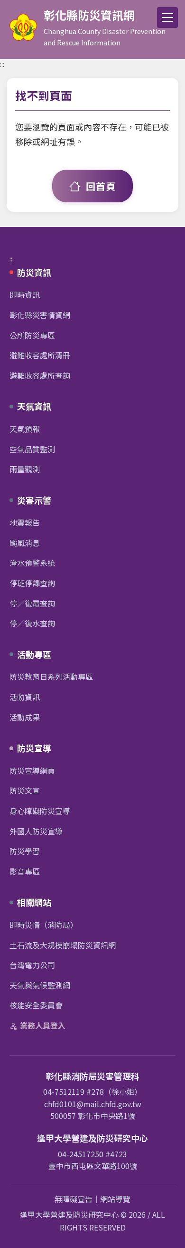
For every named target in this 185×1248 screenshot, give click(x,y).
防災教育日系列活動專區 (51, 676)
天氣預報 (24, 428)
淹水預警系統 (32, 562)
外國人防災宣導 (36, 831)
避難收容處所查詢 (39, 375)
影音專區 (24, 871)
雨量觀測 (24, 469)
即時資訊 (24, 294)
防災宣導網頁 (32, 770)
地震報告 (24, 522)
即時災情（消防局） (43, 924)
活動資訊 (24, 696)
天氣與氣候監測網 (39, 985)
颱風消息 (24, 542)
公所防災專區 (32, 335)
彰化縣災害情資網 (39, 315)
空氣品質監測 (32, 449)
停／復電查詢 (32, 603)
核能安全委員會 (36, 1005)
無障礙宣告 (73, 1199)
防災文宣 (24, 790)
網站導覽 (115, 1199)
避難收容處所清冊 (39, 355)
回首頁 (101, 186)
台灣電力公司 (32, 965)
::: (2, 64)
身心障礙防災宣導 (39, 810)
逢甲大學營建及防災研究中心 (69, 1214)
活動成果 (24, 717)
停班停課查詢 (32, 583)
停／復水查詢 (32, 623)
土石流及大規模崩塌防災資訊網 (62, 945)
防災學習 (24, 851)
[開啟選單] (167, 17)
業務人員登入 (42, 1025)
